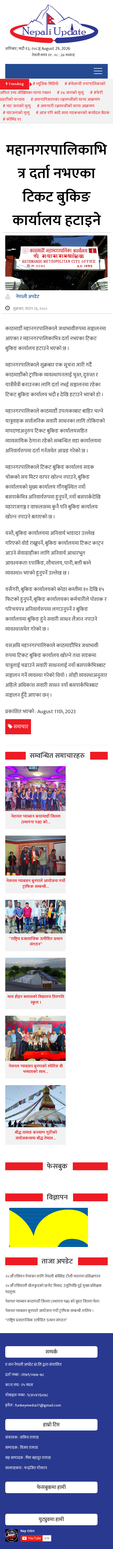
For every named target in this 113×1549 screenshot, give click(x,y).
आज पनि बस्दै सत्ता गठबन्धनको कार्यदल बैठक (74, 112)
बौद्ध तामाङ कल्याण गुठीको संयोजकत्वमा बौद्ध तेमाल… (36, 1135)
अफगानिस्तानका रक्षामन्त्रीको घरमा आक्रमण (67, 99)
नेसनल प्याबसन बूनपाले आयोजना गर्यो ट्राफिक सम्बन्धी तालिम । (49, 1311)
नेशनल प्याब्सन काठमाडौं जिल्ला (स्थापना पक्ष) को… (35, 819)
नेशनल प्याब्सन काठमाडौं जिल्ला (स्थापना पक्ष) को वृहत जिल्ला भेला (52, 1301)
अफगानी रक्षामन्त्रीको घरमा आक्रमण (67, 106)
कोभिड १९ (13, 119)
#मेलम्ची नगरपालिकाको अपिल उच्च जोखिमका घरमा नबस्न (52, 88)
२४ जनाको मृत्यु (72, 92)
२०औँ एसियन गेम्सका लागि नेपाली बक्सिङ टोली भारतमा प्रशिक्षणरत (52, 1276)
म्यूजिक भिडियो (47, 83)
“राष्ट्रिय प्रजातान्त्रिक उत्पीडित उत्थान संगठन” (36, 941)
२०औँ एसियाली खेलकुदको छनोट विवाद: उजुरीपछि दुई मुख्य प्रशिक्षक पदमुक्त (53, 1288)
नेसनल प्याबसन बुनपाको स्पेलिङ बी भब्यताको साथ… (36, 1069)
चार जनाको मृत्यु (18, 106)
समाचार (20, 726)
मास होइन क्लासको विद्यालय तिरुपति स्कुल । (35, 999)
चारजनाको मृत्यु (18, 112)
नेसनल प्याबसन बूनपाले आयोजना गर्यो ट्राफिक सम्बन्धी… (35, 883)
